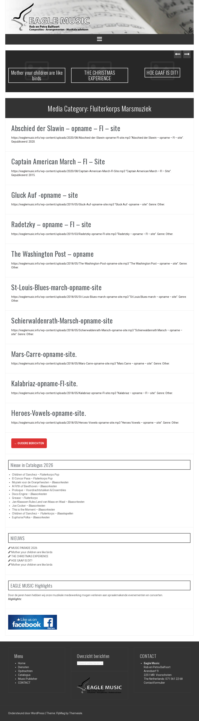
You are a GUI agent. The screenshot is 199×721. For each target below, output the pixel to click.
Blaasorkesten (60, 482)
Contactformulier (154, 682)
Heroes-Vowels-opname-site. (48, 412)
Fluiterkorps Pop (49, 474)
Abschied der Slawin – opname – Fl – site (65, 128)
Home (21, 663)
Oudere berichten (29, 443)
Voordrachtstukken (38, 490)
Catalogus (24, 674)
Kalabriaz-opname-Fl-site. (44, 383)
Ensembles (59, 490)
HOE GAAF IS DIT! (104, 72)
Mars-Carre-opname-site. (44, 354)
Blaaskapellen (65, 513)
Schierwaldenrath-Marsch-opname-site (62, 320)
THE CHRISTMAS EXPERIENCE (41, 75)
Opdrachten (25, 671)
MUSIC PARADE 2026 (24, 547)
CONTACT (24, 682)
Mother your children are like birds (166, 75)
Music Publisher (27, 678)
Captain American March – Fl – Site (58, 161)
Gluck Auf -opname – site (44, 194)
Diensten (23, 667)
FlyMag (60, 713)
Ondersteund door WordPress (26, 713)
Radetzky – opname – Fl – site (51, 224)
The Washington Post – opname (52, 253)
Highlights (14, 599)
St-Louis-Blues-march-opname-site (56, 287)
